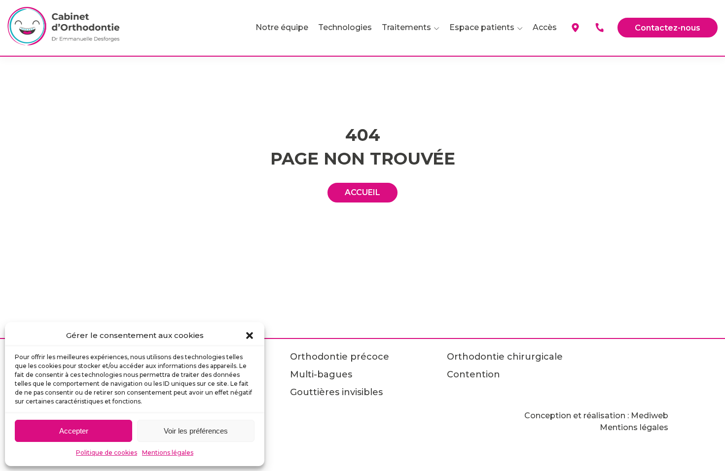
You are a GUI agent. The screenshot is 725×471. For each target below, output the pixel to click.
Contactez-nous (667, 28)
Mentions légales (167, 452)
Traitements (406, 27)
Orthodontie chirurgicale (505, 356)
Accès (545, 27)
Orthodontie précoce (339, 356)
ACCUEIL (362, 192)
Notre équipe (281, 27)
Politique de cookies (106, 452)
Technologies (345, 27)
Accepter (73, 431)
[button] (249, 335)
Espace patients (481, 27)
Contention (473, 374)
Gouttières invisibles (336, 392)
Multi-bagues (321, 374)
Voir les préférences (196, 431)
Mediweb (649, 415)
